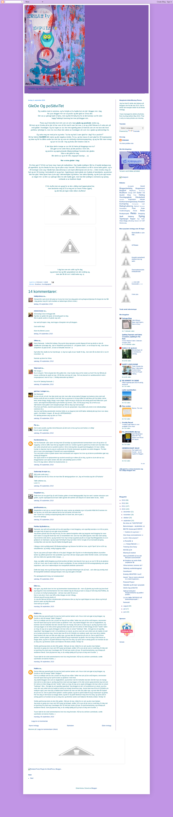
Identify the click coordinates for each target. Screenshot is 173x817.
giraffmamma (39, 507)
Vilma (36, 340)
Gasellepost (127, 571)
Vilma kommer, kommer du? (132, 565)
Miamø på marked (129, 553)
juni (124, 612)
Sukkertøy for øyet (40, 471)
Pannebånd (122, 208)
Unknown (125, 140)
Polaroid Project (128, 582)
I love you (135, 294)
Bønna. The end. (137, 408)
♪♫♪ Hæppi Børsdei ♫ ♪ (131, 544)
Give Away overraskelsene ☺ (133, 535)
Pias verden (126, 406)
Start (31, 778)
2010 (124, 509)
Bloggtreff (122, 190)
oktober (126, 518)
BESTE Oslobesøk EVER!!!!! (132, 529)
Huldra (36, 613)
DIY (134, 193)
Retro (133, 213)
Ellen (35, 586)
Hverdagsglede (46, 284)
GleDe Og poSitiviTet (130, 588)
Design (130, 192)
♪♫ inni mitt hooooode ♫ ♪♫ (137, 283)
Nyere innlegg (34, 726)
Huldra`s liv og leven (129, 348)
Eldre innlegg (106, 726)
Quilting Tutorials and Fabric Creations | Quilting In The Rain (132, 337)
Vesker (136, 221)
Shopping (141, 214)
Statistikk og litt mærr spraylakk (133, 585)
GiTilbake (135, 245)
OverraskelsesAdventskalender (138, 270)
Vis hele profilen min (126, 143)
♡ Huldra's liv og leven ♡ (132, 532)
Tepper (133, 219)
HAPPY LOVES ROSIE (130, 364)
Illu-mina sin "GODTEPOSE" (132, 523)
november (127, 515)
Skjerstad (37, 368)
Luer (143, 204)
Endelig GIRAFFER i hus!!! (132, 574)
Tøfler (143, 219)
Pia (35, 425)
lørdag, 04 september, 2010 (43, 304)
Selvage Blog (127, 318)
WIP (140, 221)
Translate (136, 131)
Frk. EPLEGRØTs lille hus (131, 432)
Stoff (121, 216)
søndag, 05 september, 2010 (44, 361)
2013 (124, 500)
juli (124, 609)
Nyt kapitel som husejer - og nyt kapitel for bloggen (137, 452)
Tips (138, 219)
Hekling (142, 195)
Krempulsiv (135, 204)
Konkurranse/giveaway (128, 202)
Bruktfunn (38, 284)
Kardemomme (39, 440)
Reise (142, 211)
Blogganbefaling (125, 188)
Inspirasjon (132, 199)
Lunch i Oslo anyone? (130, 538)
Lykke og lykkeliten (129, 390)
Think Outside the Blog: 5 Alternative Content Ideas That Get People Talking (137, 370)
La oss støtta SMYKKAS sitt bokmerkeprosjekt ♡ (132, 598)
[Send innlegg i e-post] (52, 282)
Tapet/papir (123, 219)
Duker (139, 193)
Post (134, 208)
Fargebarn (37, 493)
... (120, 186)
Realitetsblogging (124, 210)
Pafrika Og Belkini (40, 526)
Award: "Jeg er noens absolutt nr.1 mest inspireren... (133, 578)
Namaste (142, 206)
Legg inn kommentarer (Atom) (47, 729)
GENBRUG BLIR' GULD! (130, 448)
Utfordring (131, 221)
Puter (143, 208)
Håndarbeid (140, 197)
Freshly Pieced (127, 422)
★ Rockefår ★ (128, 541)
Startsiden (70, 726)
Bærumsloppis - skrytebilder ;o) (134, 526)
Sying (142, 216)
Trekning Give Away (130, 547)
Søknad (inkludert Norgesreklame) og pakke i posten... (133, 593)
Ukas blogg (123, 221)
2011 (124, 506)
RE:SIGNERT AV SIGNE (130, 381)
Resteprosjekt (124, 214)
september (127, 521)
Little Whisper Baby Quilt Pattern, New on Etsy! (138, 322)
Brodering (142, 190)
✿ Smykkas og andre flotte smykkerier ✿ (132, 561)
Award (142, 186)
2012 (124, 503)
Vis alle (143, 463)
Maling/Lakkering (126, 206)
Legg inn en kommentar (39, 721)
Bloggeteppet (140, 188)
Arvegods (131, 186)
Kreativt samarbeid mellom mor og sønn (138, 259)
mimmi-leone (38, 311)
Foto (134, 195)
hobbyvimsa (38, 296)
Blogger (94, 788)
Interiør (142, 199)
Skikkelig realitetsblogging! (132, 568)
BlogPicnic (132, 190)
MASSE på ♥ (127, 550)
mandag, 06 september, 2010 (44, 606)
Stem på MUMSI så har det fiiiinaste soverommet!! (132, 557)
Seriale (121, 642)
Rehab (135, 210)
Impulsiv (121, 199)
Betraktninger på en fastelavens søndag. (137, 352)
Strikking (131, 216)
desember (127, 512)
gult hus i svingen (40, 391)
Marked (136, 206)
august (126, 606)
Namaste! (126, 602)
